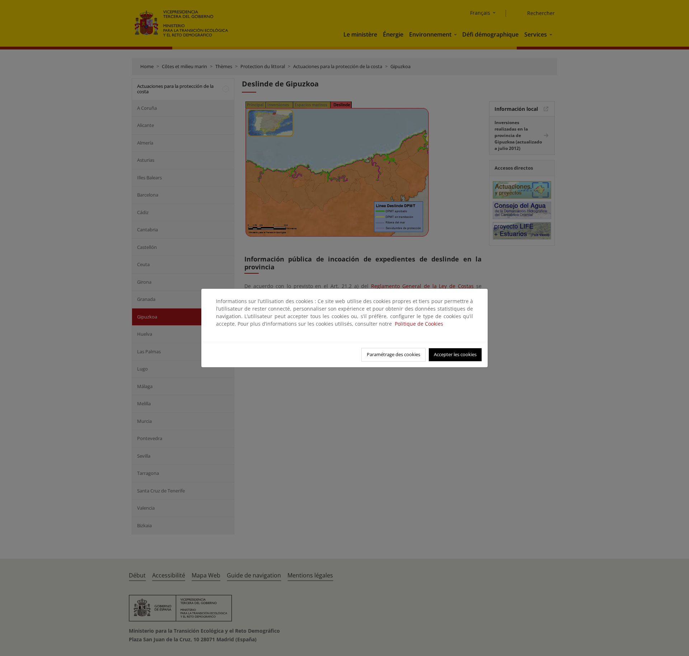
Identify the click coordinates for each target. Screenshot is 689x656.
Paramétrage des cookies (393, 354)
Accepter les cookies (455, 354)
